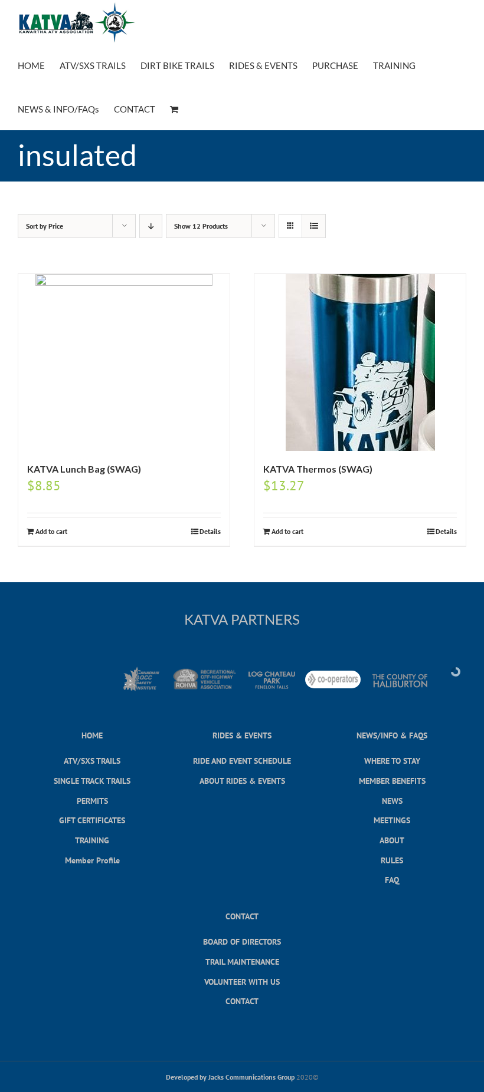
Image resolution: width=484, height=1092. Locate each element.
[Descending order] (150, 226)
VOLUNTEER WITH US (242, 981)
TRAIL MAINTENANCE (242, 961)
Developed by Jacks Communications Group (230, 1077)
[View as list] (313, 226)
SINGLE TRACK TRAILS (92, 780)
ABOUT (392, 840)
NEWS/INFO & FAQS (392, 735)
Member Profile (92, 860)
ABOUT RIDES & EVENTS (242, 780)
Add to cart (51, 531)
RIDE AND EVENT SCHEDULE (242, 760)
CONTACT (242, 916)
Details (210, 531)
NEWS (392, 800)
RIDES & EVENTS (242, 735)
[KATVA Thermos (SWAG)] (360, 362)
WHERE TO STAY (392, 760)
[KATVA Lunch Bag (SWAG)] (124, 362)
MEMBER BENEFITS (392, 780)
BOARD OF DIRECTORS (242, 941)
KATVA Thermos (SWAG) (317, 468)
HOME (92, 735)
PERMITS (92, 800)
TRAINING (92, 840)
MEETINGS (392, 820)
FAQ (392, 879)
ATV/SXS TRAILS (92, 760)
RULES (392, 860)
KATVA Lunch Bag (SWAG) (84, 468)
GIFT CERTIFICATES (92, 820)
